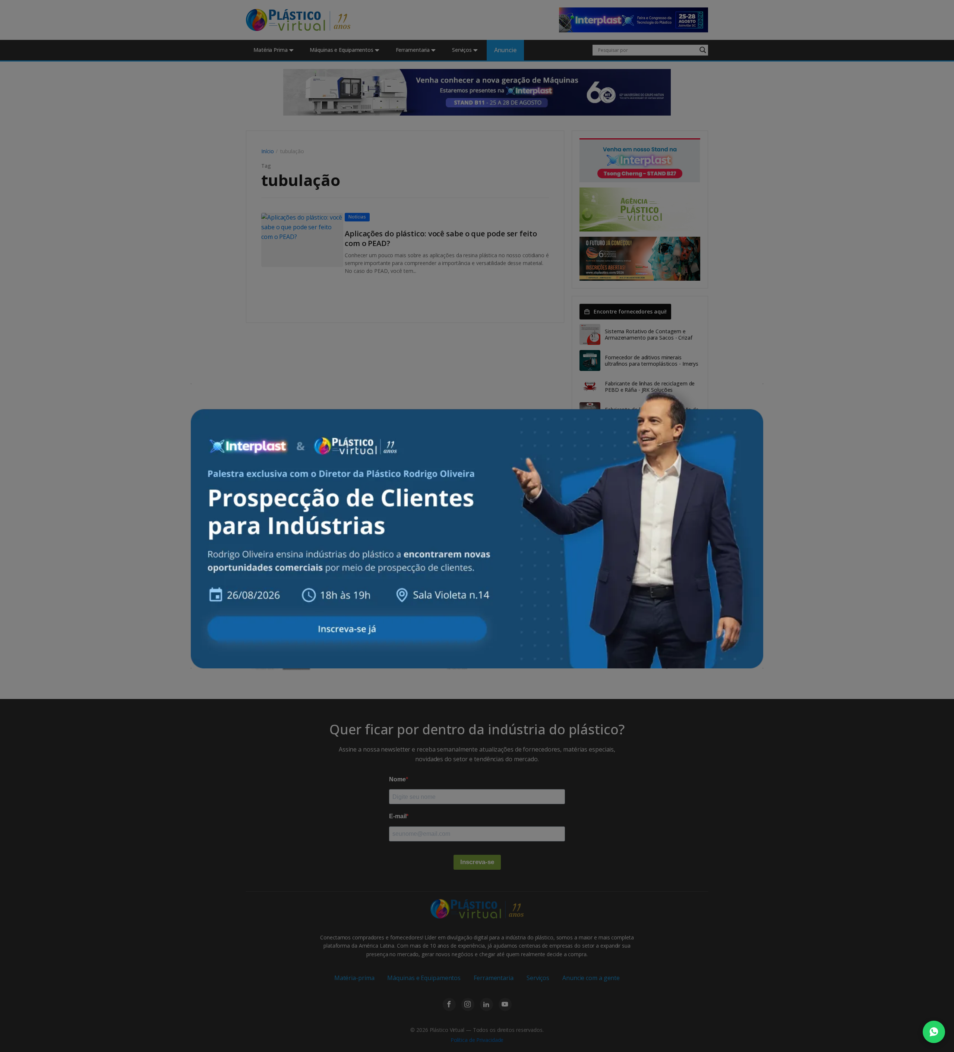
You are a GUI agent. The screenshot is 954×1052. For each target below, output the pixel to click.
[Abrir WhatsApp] (934, 1032)
